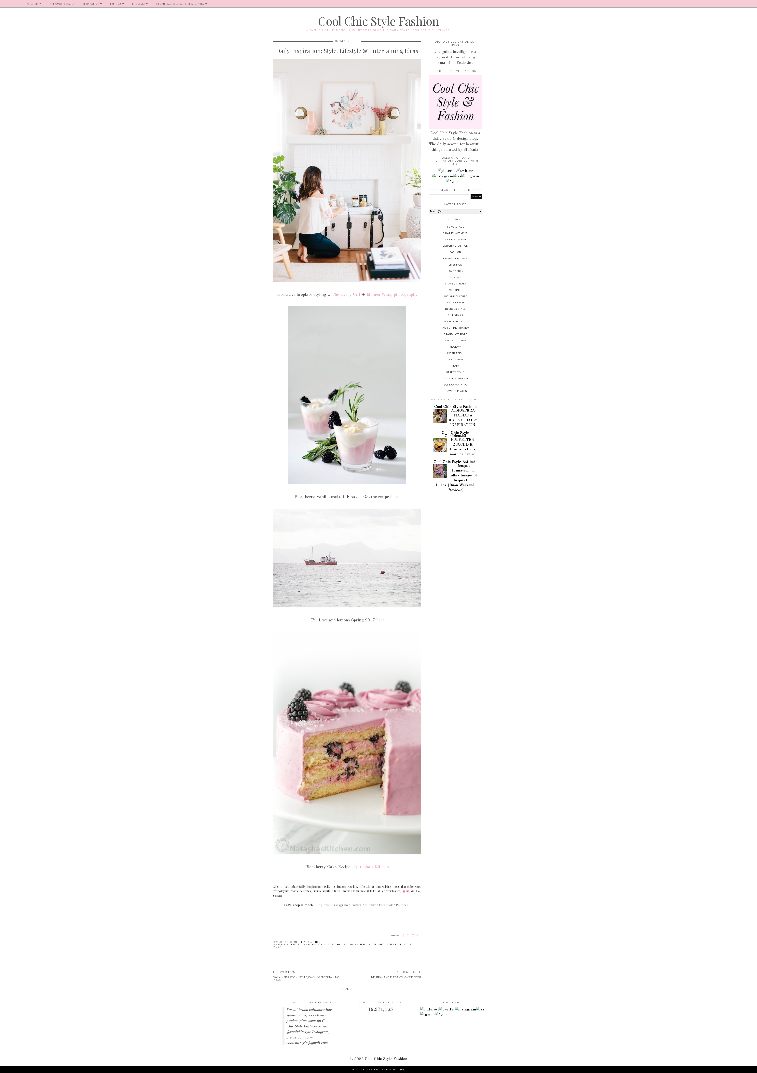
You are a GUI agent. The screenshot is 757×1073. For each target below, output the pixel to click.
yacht (276, 947)
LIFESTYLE (138, 3)
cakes (306, 945)
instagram (455, 359)
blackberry (292, 945)
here (394, 497)
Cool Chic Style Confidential (455, 434)
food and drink (347, 945)
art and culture (455, 296)
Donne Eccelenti (455, 239)
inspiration (455, 353)
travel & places (455, 391)
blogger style (455, 309)
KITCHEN (32, 3)
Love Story (455, 271)
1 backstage (455, 226)
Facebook (386, 905)
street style (455, 372)
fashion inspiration (455, 327)
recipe (408, 945)
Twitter (356, 905)
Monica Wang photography (392, 294)
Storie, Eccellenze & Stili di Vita (180, 3)
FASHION (115, 3)
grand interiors (455, 334)
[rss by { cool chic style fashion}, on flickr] (457, 176)
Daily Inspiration (310, 887)
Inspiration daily (372, 945)
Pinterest (403, 905)
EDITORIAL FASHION (455, 245)
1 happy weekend (455, 233)
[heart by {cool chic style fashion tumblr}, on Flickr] (470, 176)
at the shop (455, 302)
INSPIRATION (91, 3)
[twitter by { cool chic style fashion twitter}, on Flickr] (465, 171)
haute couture (455, 340)
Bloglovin (323, 905)
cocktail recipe (323, 945)
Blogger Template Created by (378, 1069)
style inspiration (455, 378)
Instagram (340, 905)
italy (455, 365)
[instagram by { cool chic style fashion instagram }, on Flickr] (442, 176)
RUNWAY (455, 277)
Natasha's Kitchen (371, 867)
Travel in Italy (455, 283)
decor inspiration (455, 321)
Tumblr (370, 905)
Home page (11, 3)
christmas (455, 315)
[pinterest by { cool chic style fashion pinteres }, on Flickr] (447, 171)
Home (347, 988)
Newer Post (306, 976)
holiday (455, 346)
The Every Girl (346, 294)
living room (394, 945)
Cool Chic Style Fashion (378, 21)
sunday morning (455, 384)
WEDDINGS (455, 290)
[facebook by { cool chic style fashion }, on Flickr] (455, 182)
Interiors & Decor (62, 3)
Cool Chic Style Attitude (455, 462)
